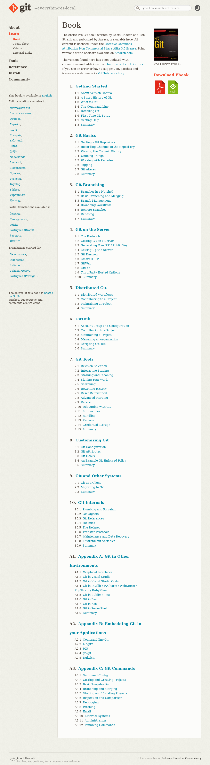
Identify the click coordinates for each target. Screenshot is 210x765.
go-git (87, 653)
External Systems (97, 716)
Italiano (15, 265)
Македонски (18, 219)
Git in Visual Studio (96, 576)
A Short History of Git (96, 97)
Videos (17, 48)
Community (19, 79)
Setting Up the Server (97, 250)
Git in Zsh (90, 603)
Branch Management (96, 200)
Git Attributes (91, 451)
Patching (89, 707)
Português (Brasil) (22, 230)
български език (21, 113)
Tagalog (15, 184)
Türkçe (14, 189)
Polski (14, 224)
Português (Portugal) (23, 276)
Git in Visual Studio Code (101, 581)
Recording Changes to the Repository (108, 146)
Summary (88, 124)
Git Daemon (89, 254)
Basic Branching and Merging (102, 196)
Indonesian (17, 259)
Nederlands (17, 157)
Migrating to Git (92, 487)
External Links (22, 52)
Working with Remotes (97, 160)
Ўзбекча (15, 235)
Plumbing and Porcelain (99, 509)
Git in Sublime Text (96, 594)
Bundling (89, 415)
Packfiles (89, 523)
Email (87, 711)
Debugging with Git (97, 406)
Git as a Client (91, 482)
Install (14, 73)
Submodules (91, 411)
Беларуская (18, 254)
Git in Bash (90, 599)
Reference (18, 67)
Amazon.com (124, 53)
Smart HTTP (90, 259)
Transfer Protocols (96, 532)
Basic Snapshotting (97, 684)
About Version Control (97, 93)
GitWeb (86, 263)
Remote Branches (93, 209)
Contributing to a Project (99, 299)
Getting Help (90, 120)
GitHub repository (111, 73)
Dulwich (89, 657)
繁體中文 (15, 240)
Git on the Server (92, 229)
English (47, 95)
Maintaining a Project (96, 303)
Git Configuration (93, 447)
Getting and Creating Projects (104, 679)
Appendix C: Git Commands (106, 668)
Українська (17, 194)
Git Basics (85, 135)
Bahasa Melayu (20, 270)
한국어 (14, 151)
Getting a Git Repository (98, 142)
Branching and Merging (100, 688)
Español (15, 124)
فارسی (13, 129)
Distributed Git (90, 288)
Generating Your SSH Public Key (104, 245)
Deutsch (15, 118)
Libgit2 (88, 644)
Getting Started (91, 86)
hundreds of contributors (125, 64)
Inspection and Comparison (102, 698)
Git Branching (90, 185)
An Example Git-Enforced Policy (103, 460)
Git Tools (84, 359)
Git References (93, 518)
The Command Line (94, 106)
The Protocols (90, 236)
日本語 (14, 146)
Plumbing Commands (100, 725)
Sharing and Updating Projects (105, 693)
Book (17, 39)
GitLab (85, 268)
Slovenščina (18, 167)
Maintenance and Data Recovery (106, 536)
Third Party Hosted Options (100, 272)
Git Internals (91, 502)
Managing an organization (99, 339)
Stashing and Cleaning (97, 375)
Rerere (86, 402)
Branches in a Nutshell (97, 191)
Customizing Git (92, 440)
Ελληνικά (16, 140)
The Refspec (91, 527)
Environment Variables (99, 541)
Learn (14, 34)
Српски (15, 173)
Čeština (15, 213)
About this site (26, 758)
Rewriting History (94, 388)
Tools (13, 61)
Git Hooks (88, 456)
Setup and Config (95, 675)
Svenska (15, 178)
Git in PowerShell (95, 608)
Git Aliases (88, 169)
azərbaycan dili (20, 107)
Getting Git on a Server (97, 240)
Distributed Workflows (97, 294)
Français (15, 135)
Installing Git (90, 111)
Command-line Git (96, 639)
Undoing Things (92, 155)
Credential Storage (96, 424)
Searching (88, 384)
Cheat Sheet (21, 43)
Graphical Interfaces (97, 572)
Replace (88, 420)
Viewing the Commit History (101, 151)
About (14, 28)
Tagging (86, 165)
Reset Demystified (94, 393)
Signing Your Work (94, 379)
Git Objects (91, 514)
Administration (95, 720)
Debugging (91, 702)
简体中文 (15, 200)
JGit (85, 648)
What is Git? (89, 102)
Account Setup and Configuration (105, 325)
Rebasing (87, 214)
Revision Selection (94, 366)
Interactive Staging (95, 370)
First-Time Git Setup (95, 115)
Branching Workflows (96, 205)
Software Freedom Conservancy (181, 758)
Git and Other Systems (98, 476)
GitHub (82, 319)
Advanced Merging (94, 397)
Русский (15, 162)
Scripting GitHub (93, 344)
